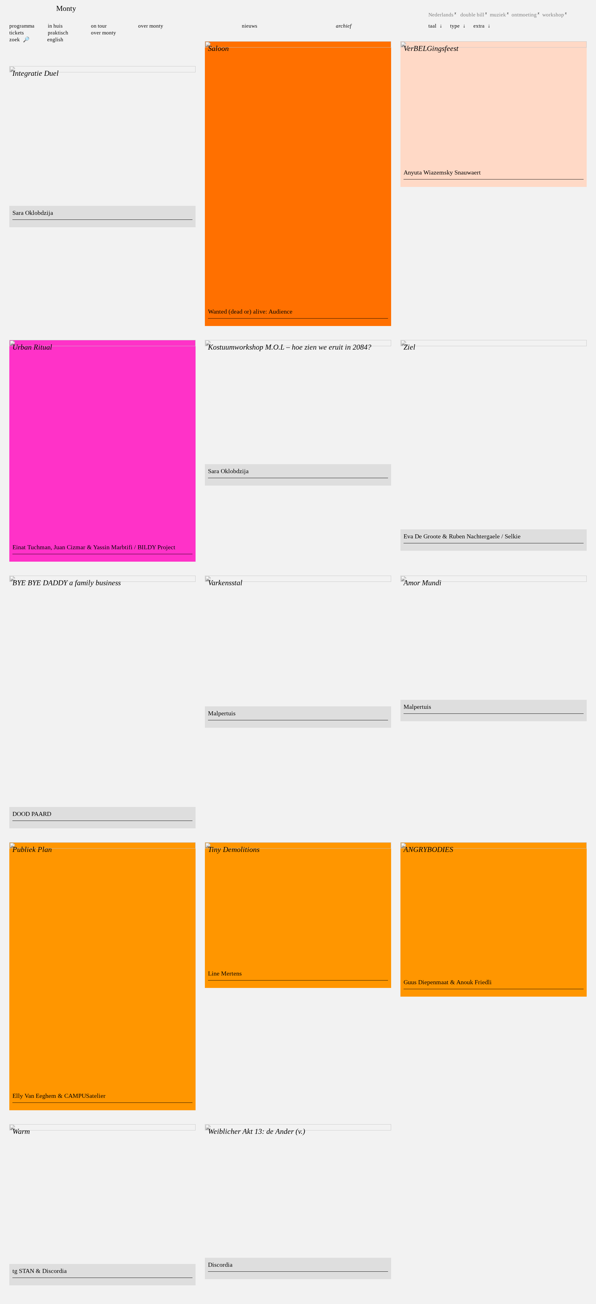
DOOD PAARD (31, 813)
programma (21, 26)
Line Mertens (225, 973)
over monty (103, 33)
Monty (66, 8)
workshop (553, 15)
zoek (14, 40)
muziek (498, 15)
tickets (16, 33)
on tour (99, 26)
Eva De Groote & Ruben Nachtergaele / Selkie (462, 536)
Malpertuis (222, 713)
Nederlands (441, 15)
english (55, 40)
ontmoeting (524, 15)
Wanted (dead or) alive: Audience (250, 311)
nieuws (249, 26)
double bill (472, 15)
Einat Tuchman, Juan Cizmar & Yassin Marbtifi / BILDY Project (93, 547)
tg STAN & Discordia (39, 1270)
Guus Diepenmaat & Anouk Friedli (448, 982)
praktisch (58, 33)
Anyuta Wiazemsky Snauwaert (442, 172)
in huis (55, 26)
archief (343, 26)
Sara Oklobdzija (32, 212)
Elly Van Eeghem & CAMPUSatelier (59, 1095)
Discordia (220, 1264)
